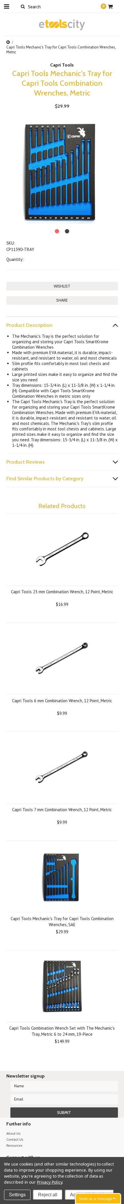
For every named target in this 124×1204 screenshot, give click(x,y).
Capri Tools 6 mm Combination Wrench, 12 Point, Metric (62, 700)
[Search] (23, 6)
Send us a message (95, 1199)
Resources (14, 1145)
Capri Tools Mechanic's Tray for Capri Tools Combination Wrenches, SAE (62, 921)
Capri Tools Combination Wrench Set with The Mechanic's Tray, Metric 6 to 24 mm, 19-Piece (62, 1031)
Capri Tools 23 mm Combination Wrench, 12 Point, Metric (62, 591)
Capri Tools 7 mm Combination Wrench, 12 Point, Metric (62, 809)
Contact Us (14, 1139)
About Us (13, 1133)
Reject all (47, 1194)
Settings (17, 1194)
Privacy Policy (49, 1182)
